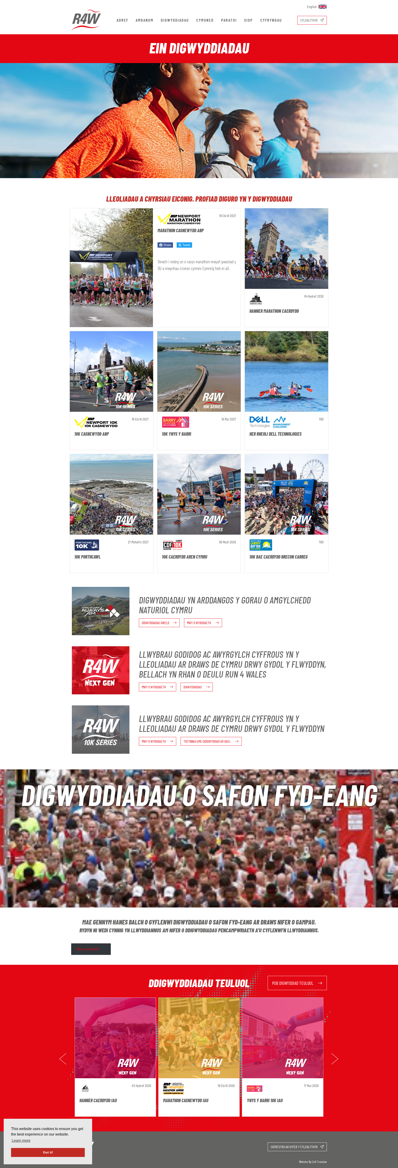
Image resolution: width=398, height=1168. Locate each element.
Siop (248, 20)
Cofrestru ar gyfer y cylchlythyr (294, 1147)
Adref (122, 20)
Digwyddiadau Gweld (155, 622)
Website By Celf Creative (313, 1162)
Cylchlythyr (309, 20)
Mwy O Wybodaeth (199, 622)
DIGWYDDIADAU (193, 687)
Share (166, 245)
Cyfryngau (271, 20)
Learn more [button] (21, 1140)
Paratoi (229, 20)
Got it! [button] (48, 1152)
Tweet (185, 245)
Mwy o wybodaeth (87, 949)
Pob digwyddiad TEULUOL (293, 983)
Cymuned (205, 20)
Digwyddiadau (175, 20)
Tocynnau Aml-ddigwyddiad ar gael (207, 741)
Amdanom (144, 20)
